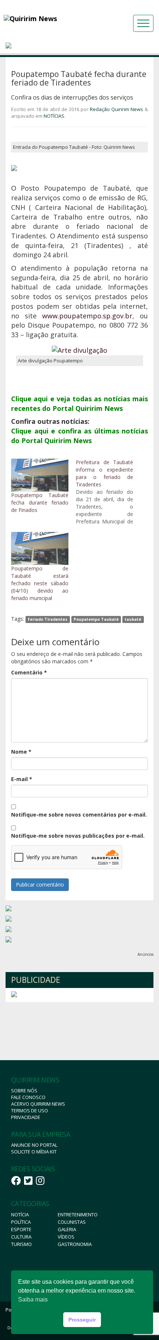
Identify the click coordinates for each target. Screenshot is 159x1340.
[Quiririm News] (50, 18)
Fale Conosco (28, 1097)
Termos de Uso (29, 1110)
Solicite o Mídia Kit (34, 1151)
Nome (21, 751)
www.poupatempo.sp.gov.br (87, 315)
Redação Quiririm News (116, 109)
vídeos (66, 1236)
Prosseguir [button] (82, 1320)
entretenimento (78, 1214)
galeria (67, 1229)
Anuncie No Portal (34, 1145)
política (21, 1222)
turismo (21, 1244)
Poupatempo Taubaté (96, 619)
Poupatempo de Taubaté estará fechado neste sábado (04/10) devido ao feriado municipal (39, 583)
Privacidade (25, 1117)
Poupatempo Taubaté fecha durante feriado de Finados (39, 502)
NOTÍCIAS (54, 116)
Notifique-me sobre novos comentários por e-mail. (79, 814)
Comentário (29, 672)
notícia (20, 1214)
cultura (21, 1236)
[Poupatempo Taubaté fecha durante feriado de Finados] (39, 475)
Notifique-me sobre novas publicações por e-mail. (78, 835)
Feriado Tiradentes (47, 619)
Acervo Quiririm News (38, 1104)
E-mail (21, 779)
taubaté (133, 619)
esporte (21, 1229)
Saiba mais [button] (33, 1299)
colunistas (72, 1222)
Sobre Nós (24, 1090)
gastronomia (75, 1244)
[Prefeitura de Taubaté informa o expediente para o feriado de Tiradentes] (108, 492)
